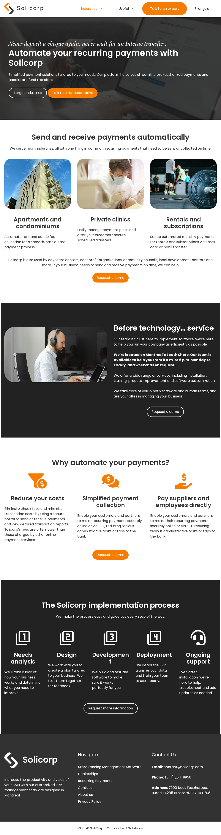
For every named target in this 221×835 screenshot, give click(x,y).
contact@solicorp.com (183, 766)
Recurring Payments (95, 780)
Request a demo (110, 277)
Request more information (110, 708)
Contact (85, 787)
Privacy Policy (89, 801)
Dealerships (88, 773)
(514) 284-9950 (178, 777)
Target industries (27, 92)
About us (85, 794)
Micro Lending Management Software (110, 766)
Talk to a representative (72, 92)
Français (202, 8)
